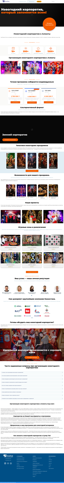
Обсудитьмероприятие (49, 24)
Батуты (18, 463)
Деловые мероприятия (36, 469)
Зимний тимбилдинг (36, 463)
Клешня (53, 264)
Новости (50, 463)
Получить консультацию (10, 139)
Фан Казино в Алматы (20, 466)
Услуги (38, 1)
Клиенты (50, 461)
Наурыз (34, 476)
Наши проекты (51, 468)
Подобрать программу (32, 357)
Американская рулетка (10, 247)
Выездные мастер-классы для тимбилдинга (38, 465)
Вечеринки (34, 459)
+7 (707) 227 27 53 (22, 1)
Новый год (34, 467)
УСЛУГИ (34, 456)
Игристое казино (32, 247)
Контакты (50, 459)
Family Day (34, 474)
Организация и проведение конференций (40, 471)
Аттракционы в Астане (20, 459)
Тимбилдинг (35, 461)
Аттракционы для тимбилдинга (22, 461)
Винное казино (10, 264)
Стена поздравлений (53, 247)
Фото (50, 466)
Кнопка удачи (32, 264)
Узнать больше (15, 102)
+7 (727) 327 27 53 (8, 460)
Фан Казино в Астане (20, 468)
